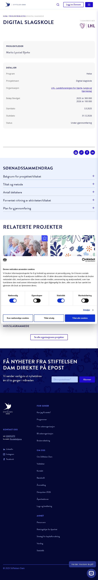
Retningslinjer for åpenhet (47, 529)
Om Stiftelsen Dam (44, 456)
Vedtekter (41, 463)
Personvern (41, 522)
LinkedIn (9, 449)
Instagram (10, 454)
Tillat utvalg (49, 318)
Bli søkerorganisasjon (45, 433)
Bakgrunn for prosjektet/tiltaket (22, 176)
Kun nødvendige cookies (18, 318)
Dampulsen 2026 (44, 492)
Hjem (5, 16)
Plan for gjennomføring (17, 208)
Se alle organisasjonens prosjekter (49, 337)
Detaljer (86, 310)
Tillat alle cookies (80, 318)
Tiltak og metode (13, 184)
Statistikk (40, 550)
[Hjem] (18, 408)
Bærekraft (41, 477)
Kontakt (40, 470)
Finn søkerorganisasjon (46, 426)
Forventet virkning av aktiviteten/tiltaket (27, 200)
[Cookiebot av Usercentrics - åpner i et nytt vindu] (84, 260)
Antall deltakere (12, 192)
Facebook (10, 459)
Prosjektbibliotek (17, 16)
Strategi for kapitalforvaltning (48, 536)
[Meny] (89, 4)
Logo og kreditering (44, 506)
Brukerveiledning (43, 440)
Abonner (87, 379)
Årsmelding (41, 485)
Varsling (40, 543)
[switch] (37, 301)
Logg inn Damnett (73, 4)
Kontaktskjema (16, 439)
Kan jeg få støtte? (44, 412)
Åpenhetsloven (43, 499)
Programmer (42, 419)
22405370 (10, 436)
